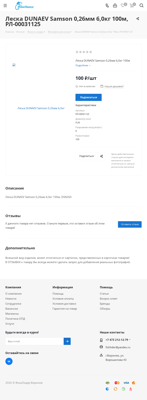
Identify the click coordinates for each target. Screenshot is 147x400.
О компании (13, 293)
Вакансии (11, 308)
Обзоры (105, 308)
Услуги (9, 323)
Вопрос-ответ (108, 298)
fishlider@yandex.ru (118, 347)
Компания (13, 287)
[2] (80, 52)
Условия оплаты (63, 298)
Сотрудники (13, 303)
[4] (87, 52)
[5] (91, 52)
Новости (10, 298)
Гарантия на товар (65, 308)
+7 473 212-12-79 (117, 339)
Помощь (58, 293)
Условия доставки (64, 303)
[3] (84, 52)
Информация (63, 287)
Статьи (104, 293)
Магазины (12, 313)
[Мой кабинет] (115, 5)
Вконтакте (9, 361)
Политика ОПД (15, 318)
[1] (77, 52)
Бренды (105, 303)
